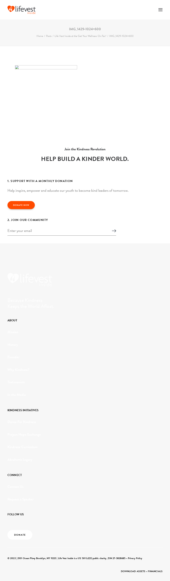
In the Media (16, 394)
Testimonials (16, 382)
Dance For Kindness (21, 421)
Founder (13, 357)
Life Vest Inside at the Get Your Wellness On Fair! (80, 36)
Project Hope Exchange (24, 434)
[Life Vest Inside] (21, 10)
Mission (12, 332)
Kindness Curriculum (22, 447)
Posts (49, 36)
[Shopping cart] (148, 10)
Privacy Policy (135, 558)
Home (39, 36)
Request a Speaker (20, 499)
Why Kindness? (18, 369)
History (12, 344)
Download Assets (133, 571)
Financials (155, 571)
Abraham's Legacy (19, 459)
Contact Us (15, 486)
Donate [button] (20, 535)
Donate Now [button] (21, 205)
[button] (160, 9)
